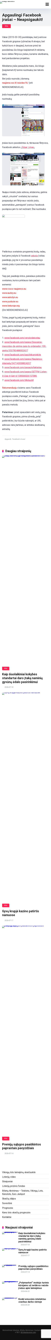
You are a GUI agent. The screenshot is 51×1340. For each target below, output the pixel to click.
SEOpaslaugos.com (28, 1332)
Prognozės (7, 1208)
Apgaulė (8, 439)
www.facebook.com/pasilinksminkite (22, 354)
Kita (6, 26)
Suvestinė (7, 1203)
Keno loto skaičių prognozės (16, 1212)
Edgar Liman (28, 147)
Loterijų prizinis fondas (13, 1186)
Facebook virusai (18, 439)
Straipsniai (7, 1181)
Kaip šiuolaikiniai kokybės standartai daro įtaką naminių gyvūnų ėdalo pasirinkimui (22, 678)
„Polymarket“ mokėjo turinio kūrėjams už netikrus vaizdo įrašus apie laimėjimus (33, 1285)
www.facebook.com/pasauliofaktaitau (23, 367)
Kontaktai (6, 1217)
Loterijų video (9, 1177)
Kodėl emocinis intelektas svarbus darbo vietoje (32, 1300)
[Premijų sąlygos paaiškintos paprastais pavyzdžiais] (25, 1033)
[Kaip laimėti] (7, 1)
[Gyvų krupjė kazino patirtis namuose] (25, 799)
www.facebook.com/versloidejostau (22, 337)
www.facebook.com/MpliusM (19, 380)
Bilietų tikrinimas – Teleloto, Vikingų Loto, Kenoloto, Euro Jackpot (22, 1192)
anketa (34, 255)
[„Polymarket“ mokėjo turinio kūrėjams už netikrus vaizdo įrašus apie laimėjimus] (10, 1281)
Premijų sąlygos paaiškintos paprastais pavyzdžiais (21, 1146)
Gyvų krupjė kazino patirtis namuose (32, 1251)
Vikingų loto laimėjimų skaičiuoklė (18, 1172)
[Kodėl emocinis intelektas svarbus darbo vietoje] (10, 1297)
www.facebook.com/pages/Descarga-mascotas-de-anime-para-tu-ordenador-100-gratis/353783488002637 (24, 346)
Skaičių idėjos (9, 1198)
